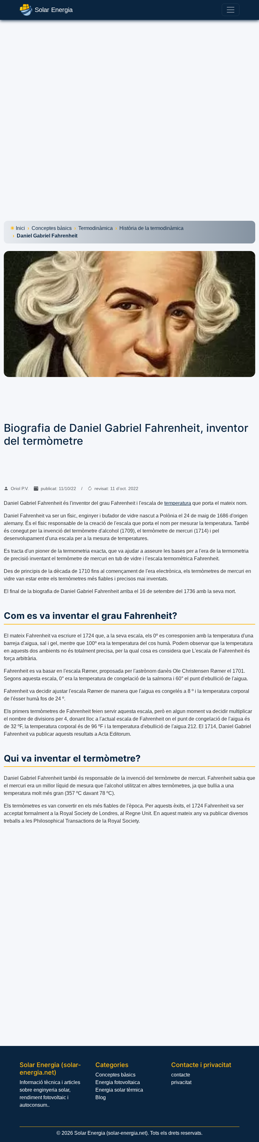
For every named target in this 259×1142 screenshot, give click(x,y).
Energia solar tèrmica (119, 1090)
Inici (20, 228)
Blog (100, 1097)
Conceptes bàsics (52, 228)
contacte (180, 1074)
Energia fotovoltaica (117, 1082)
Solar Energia (54, 9)
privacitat (181, 1082)
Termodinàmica (95, 228)
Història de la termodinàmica (151, 228)
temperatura (177, 503)
